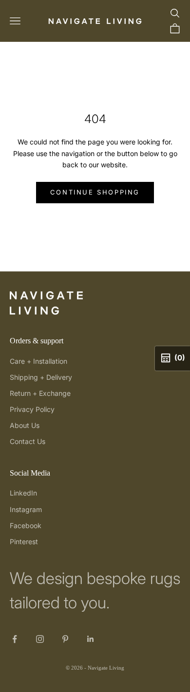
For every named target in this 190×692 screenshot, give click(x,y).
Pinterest (24, 541)
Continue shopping (95, 192)
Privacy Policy (32, 409)
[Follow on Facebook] (14, 639)
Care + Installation (38, 361)
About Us (24, 425)
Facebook (25, 525)
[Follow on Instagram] (40, 639)
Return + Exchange (40, 393)
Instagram (26, 509)
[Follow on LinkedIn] (90, 639)
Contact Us (27, 441)
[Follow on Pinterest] (65, 639)
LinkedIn (23, 493)
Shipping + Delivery (41, 377)
